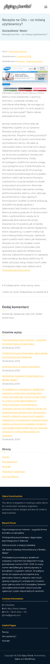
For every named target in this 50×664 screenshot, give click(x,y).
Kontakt (6, 466)
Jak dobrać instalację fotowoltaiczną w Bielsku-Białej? (23, 378)
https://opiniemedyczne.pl (16, 270)
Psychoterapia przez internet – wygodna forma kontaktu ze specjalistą (24, 342)
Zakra (17, 659)
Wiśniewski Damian (17, 51)
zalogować (19, 314)
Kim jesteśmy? (10, 462)
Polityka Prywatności (13, 471)
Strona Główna (10, 476)
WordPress (30, 659)
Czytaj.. (6, 457)
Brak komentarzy (35, 61)
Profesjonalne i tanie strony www (22, 285)
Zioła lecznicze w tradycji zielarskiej (21, 366)
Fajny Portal (27, 655)
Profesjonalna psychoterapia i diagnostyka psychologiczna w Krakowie (25, 355)
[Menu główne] (46, 7)
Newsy (21, 61)
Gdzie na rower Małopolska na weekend (24, 292)
